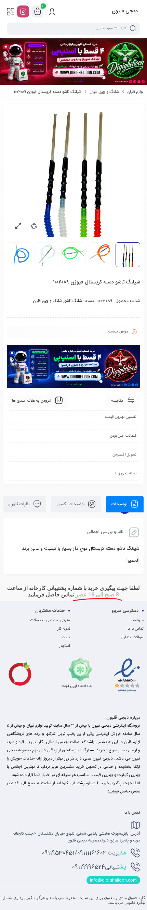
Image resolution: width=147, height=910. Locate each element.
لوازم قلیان (135, 91)
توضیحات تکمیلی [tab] (70, 504)
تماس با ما (136, 629)
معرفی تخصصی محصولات (50, 620)
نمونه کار (63, 629)
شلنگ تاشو (73, 301)
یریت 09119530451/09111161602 (84, 853)
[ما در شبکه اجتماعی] (23, 11)
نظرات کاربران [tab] (19, 504)
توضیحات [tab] (119, 504)
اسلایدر (64, 646)
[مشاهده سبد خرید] (38, 11)
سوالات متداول (132, 637)
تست (66, 637)
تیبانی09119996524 (99, 867)
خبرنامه (138, 620)
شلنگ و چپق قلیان (104, 91)
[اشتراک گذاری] (34, 226)
